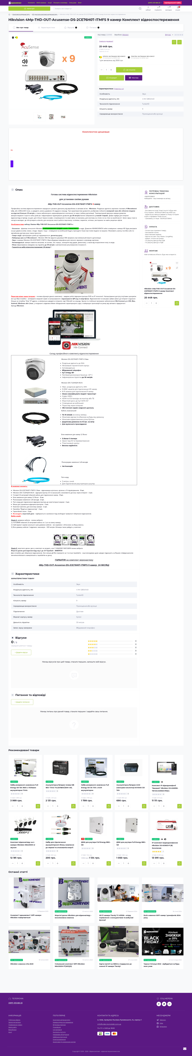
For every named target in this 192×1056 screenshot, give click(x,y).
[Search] (140, 8)
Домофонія (57, 1027)
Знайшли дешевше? (106, 41)
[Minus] (101, 69)
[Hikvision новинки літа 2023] (29, 941)
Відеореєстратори (59, 1025)
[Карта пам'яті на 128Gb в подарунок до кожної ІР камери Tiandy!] (118, 941)
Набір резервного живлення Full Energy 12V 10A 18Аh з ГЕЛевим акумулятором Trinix (24, 787)
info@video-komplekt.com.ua (109, 1024)
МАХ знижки (41, 3)
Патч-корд (65, 477)
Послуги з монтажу (60, 3)
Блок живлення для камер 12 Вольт (74, 434)
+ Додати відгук (21, 652)
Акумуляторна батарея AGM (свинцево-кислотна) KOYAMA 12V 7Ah (130, 787)
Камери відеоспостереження (63, 1022)
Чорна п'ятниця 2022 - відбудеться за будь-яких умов (162, 965)
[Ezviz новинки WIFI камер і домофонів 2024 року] (162, 893)
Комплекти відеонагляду (21, 14)
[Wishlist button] (174, 42)
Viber (161, 1023)
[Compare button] (179, 42)
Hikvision (125, 35)
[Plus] (111, 69)
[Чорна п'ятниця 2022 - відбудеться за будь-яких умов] (162, 941)
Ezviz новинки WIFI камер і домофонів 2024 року (162, 916)
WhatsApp (163, 1026)
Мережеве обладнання (61, 1034)
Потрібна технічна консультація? (159, 192)
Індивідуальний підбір (172, 3)
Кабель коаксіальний (68, 411)
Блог (80, 3)
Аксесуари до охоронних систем (64, 1042)
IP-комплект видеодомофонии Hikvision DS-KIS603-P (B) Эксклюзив (165, 845)
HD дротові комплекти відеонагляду (44, 14)
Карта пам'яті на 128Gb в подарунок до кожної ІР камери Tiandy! (115, 965)
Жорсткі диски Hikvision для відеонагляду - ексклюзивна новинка (73, 916)
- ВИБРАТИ (58, 551)
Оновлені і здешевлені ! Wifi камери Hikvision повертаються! (25, 916)
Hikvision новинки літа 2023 (21, 964)
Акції (50, 3)
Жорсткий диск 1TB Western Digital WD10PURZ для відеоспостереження (103, 169)
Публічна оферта (14, 1020)
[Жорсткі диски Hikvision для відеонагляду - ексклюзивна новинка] (74, 893)
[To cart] (177, 303)
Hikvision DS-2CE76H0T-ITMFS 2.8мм (37, 240)
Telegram (163, 1020)
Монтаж (153, 251)
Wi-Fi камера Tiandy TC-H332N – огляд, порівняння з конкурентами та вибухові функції (116, 917)
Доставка (154, 207)
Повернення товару (15, 1025)
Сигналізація (57, 1030)
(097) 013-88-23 (15, 1003)
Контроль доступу (59, 1032)
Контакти (31, 3)
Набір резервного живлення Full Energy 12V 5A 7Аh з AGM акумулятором (95, 787)
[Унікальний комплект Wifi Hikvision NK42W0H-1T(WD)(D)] (74, 941)
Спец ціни (72, 3)
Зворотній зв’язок (14, 1022)
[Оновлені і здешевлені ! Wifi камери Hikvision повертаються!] (29, 893)
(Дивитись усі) (119, 89)
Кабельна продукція (60, 1037)
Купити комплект (132, 163)
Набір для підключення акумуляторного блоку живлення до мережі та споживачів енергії (60, 845)
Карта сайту (12, 1027)
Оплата (153, 227)
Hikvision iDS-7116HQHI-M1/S (71, 383)
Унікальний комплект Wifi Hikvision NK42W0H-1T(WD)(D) (70, 965)
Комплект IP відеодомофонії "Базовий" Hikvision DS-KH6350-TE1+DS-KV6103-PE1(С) (165, 788)
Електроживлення (59, 1039)
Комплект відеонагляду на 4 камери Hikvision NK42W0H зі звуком (22, 845)
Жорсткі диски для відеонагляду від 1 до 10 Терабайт (32, 551)
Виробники (12, 1030)
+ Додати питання (22, 702)
